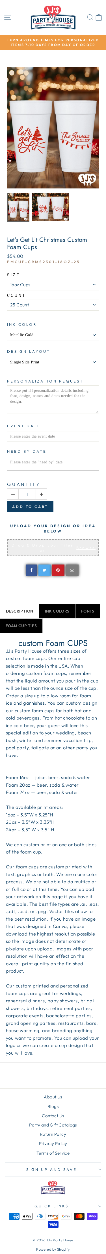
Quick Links (51, 1206)
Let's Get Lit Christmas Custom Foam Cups (47, 243)
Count (16, 295)
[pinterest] (58, 570)
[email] (72, 570)
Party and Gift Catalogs (53, 1125)
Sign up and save (51, 1169)
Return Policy (53, 1134)
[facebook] (31, 570)
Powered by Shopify (53, 1249)
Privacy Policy (53, 1143)
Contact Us (53, 1115)
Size (13, 275)
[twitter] (44, 570)
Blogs (53, 1106)
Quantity (23, 484)
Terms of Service (53, 1153)
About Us (53, 1097)
